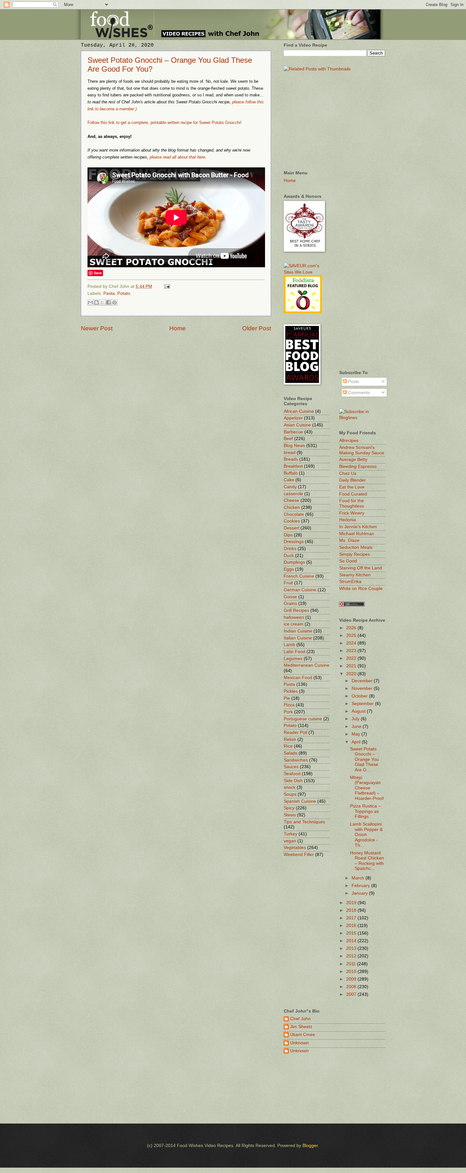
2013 (352, 948)
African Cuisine (299, 411)
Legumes (293, 658)
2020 (352, 673)
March (359, 878)
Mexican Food (298, 677)
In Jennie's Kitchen (358, 526)
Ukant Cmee (302, 1034)
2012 (352, 956)
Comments (358, 392)
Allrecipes (349, 440)
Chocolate (294, 514)
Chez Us (347, 473)
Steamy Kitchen (355, 575)
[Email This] (90, 302)
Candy (290, 486)
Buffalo (291, 473)
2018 (352, 910)
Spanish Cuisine (300, 801)
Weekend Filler (299, 854)
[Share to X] (102, 302)
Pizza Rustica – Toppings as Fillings (365, 811)
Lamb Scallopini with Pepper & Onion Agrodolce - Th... (366, 834)
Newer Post (97, 328)
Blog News (294, 445)
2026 (352, 627)
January (360, 893)
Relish (290, 739)
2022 (352, 658)
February (361, 885)
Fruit (288, 582)
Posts (353, 381)
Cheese (291, 500)
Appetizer (293, 418)
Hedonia (347, 519)
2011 (351, 964)
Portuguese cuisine (303, 718)
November (363, 688)
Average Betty (353, 459)
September (363, 703)
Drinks (290, 548)
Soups (290, 794)
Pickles (291, 691)
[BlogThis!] (96, 302)
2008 (352, 986)
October (360, 696)
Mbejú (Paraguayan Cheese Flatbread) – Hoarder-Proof (367, 788)
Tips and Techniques (304, 822)
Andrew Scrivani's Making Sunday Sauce (361, 450)
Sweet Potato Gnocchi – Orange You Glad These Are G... (364, 759)
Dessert (291, 528)
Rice (288, 746)
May (356, 734)
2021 (352, 666)
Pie (287, 698)
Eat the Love (352, 487)
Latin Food (294, 651)
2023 (352, 650)
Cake (289, 479)
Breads (291, 459)
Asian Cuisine (297, 425)
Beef (288, 438)
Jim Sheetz (301, 1026)
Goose (290, 596)
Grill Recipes (296, 610)
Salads (290, 753)
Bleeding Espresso (358, 466)
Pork (288, 712)
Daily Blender (352, 480)
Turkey (290, 834)
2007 (352, 994)
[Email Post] (166, 286)
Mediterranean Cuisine (306, 665)
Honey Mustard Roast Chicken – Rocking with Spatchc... (367, 861)
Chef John (300, 1018)
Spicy (289, 808)
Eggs (289, 569)
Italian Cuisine (298, 638)
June (357, 726)
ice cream (293, 624)
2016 (352, 925)
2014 (352, 940)
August (359, 711)
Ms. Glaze (349, 540)
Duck (289, 555)
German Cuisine (300, 589)
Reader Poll (295, 732)
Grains (290, 603)
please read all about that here (177, 157)
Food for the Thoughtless (351, 503)
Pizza (289, 705)
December (363, 680)
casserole (293, 493)
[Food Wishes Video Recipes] (362, 417)
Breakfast (293, 466)
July (356, 718)
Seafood (292, 773)
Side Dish (293, 780)
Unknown (299, 1042)
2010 (352, 971)
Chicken (292, 507)
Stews (290, 815)
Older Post (256, 328)
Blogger (310, 1145)
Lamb (289, 644)
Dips (288, 535)
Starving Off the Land (360, 568)
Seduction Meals (355, 547)
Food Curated (353, 494)
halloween (294, 617)
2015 (352, 933)
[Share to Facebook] (108, 302)
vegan (290, 841)
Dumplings (294, 562)
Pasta (109, 293)
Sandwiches (296, 760)
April (357, 742)
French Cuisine (299, 576)
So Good (348, 561)
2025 (352, 635)
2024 (352, 643)
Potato (123, 293)
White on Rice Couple (361, 588)
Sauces (291, 766)
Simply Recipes (354, 554)
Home (177, 328)
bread (289, 452)
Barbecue (293, 432)
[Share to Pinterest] (114, 302)
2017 (352, 918)
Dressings (294, 541)
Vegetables (295, 847)
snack (289, 787)
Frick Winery (351, 513)
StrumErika (350, 581)
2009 (352, 979)
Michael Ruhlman (356, 533)
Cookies (292, 521)
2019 (352, 902)
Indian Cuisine (298, 631)
